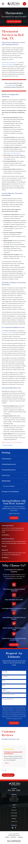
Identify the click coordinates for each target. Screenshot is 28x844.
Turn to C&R (14, 644)
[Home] (13, 3)
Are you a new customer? (8, 694)
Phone (3, 680)
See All (4, 546)
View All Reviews (8, 775)
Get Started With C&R (14, 21)
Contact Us (14, 821)
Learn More (5, 534)
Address (4, 690)
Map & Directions (14, 801)
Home (14, 807)
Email (3, 685)
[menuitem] (14, 458)
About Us (14, 810)
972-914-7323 (15, 513)
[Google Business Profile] (12, 827)
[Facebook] (15, 827)
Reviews (14, 818)
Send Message (14, 723)
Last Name (4, 676)
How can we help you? (7, 699)
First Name (4, 671)
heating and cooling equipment (13, 153)
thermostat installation (7, 64)
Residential (14, 816)
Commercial (14, 813)
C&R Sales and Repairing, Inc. (10, 62)
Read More (5, 557)
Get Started (14, 518)
